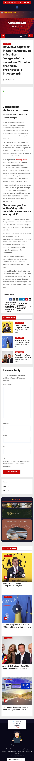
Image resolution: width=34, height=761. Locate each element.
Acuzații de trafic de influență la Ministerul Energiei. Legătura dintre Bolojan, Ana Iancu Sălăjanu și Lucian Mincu (16, 669)
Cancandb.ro (17, 22)
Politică (6, 486)
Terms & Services (11, 749)
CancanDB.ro (11, 751)
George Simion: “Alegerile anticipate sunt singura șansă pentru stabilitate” (14, 586)
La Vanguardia (21, 160)
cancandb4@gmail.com (17, 727)
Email (5, 435)
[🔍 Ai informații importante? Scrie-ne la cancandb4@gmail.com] (17, 735)
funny (5, 482)
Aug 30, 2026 (19, 330)
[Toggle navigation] (21, 35)
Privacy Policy (24, 749)
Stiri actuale (7, 43)
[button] (25, 36)
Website (6, 447)
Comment (7, 385)
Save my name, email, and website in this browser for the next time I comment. (16, 464)
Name (6, 423)
